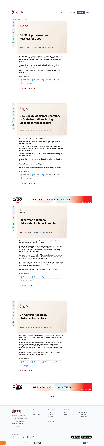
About (49, 412)
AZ (87, 442)
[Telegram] (27, 437)
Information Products (69, 414)
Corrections (51, 421)
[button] (13, 22)
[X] (20, 437)
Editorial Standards (52, 419)
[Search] (61, 12)
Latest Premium (36, 414)
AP (38, 242)
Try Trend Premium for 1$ (29, 88)
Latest (34, 412)
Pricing (65, 412)
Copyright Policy (83, 416)
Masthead (50, 414)
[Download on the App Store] (75, 437)
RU (90, 442)
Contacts (50, 416)
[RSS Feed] (34, 437)
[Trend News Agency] (16, 411)
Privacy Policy (82, 414)
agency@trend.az (16, 426)
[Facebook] (17, 437)
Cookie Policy (82, 419)
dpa (60, 59)
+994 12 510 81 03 (16, 425)
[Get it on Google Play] (86, 437)
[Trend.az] (17, 12)
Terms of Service (83, 412)
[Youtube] (23, 437)
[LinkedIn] (30, 437)
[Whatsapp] (13, 437)
